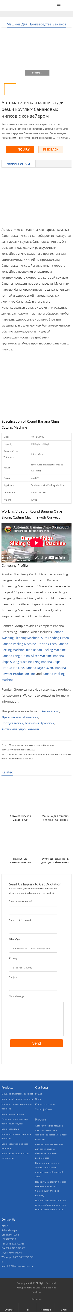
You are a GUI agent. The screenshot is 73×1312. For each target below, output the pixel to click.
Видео (38, 1093)
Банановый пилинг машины (17, 1099)
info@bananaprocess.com (20, 1266)
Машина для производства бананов (36, 24)
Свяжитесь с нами (45, 1104)
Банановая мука (10, 1128)
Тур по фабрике (43, 1109)
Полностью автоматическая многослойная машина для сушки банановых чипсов (50, 1205)
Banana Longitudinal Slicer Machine (26, 656)
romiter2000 (15, 1252)
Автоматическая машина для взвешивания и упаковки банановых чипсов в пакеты (20, 818)
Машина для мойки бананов (17, 1093)
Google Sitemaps (26, 1287)
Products (41, 1119)
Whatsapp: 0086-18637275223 (17, 1257)
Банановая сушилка (12, 1113)
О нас (38, 1099)
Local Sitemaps (43, 1287)
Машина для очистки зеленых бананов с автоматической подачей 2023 (55, 818)
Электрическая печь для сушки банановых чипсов (55, 860)
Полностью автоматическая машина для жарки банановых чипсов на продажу (20, 860)
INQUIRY (23, 149)
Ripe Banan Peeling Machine (46, 650)
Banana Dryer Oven (39, 668)
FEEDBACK (50, 149)
